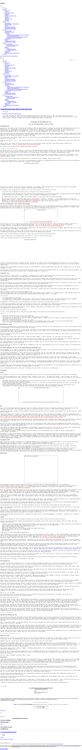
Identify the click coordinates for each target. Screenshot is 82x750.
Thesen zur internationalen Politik (13, 35)
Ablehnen (6, 748)
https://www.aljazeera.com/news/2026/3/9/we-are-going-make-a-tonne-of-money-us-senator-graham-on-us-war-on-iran (31, 417)
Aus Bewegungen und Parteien (10, 15)
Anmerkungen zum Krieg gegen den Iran (16, 109)
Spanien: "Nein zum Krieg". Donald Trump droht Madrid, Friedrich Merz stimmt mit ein (57, 548)
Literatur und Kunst (8, 18)
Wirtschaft (6, 14)
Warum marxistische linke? (9, 31)
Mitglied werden (8, 91)
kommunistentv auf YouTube (10, 26)
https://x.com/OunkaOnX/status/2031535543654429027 (26, 144)
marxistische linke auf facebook (10, 94)
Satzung (8, 33)
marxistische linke (8, 30)
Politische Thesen (8, 24)
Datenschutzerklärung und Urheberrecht (12, 53)
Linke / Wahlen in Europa (9, 12)
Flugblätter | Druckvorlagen (12, 50)
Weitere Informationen (4, 749)
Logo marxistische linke (11, 49)
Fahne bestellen (7, 51)
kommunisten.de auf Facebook (10, 27)
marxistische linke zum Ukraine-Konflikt (14, 90)
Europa (6, 11)
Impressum (7, 52)
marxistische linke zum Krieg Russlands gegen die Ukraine (17, 89)
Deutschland (7, 13)
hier (43, 707)
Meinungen (7, 17)
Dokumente (7, 32)
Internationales (7, 10)
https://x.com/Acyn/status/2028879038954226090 (52, 537)
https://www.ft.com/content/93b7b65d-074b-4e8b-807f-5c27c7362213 (20, 201)
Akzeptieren (2, 748)
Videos (6, 25)
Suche (6, 8)
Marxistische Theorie (8, 44)
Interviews (7, 19)
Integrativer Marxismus (11, 46)
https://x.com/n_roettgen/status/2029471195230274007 (15, 487)
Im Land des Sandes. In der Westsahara (12, 23)
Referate (6, 47)
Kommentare (7, 20)
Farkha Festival (7, 22)
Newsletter (4, 54)
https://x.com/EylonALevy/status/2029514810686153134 (41, 221)
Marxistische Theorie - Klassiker (13, 45)
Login (4, 734)
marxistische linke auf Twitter (10, 93)
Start (3, 7)
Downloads (7, 48)
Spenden (6, 92)
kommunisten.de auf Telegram (10, 28)
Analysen (6, 16)
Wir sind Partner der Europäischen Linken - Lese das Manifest (18, 34)
